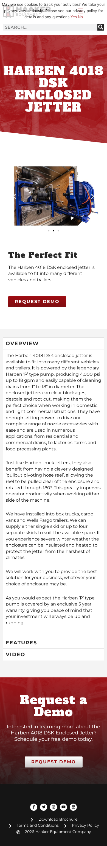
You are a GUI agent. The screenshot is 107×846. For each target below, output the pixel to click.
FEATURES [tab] (21, 643)
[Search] (100, 27)
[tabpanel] (53, 493)
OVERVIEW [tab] (22, 343)
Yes (74, 17)
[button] (14, 196)
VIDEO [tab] (15, 655)
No (80, 17)
